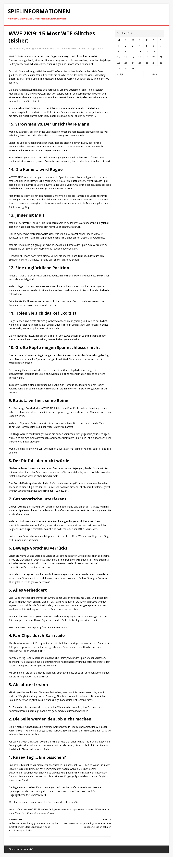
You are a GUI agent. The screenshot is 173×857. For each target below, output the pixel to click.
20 (153, 57)
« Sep (120, 74)
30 (125, 68)
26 (146, 62)
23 (125, 62)
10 (132, 51)
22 (118, 62)
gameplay (65, 48)
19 (146, 57)
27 (153, 62)
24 (132, 62)
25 (139, 62)
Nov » (154, 74)
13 (153, 51)
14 (160, 51)
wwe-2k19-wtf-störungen (83, 48)
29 (118, 68)
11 (139, 51)
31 (132, 68)
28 (160, 62)
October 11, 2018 (21, 48)
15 (118, 57)
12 (146, 51)
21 (160, 57)
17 (132, 57)
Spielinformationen (44, 48)
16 (125, 57)
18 (139, 57)
